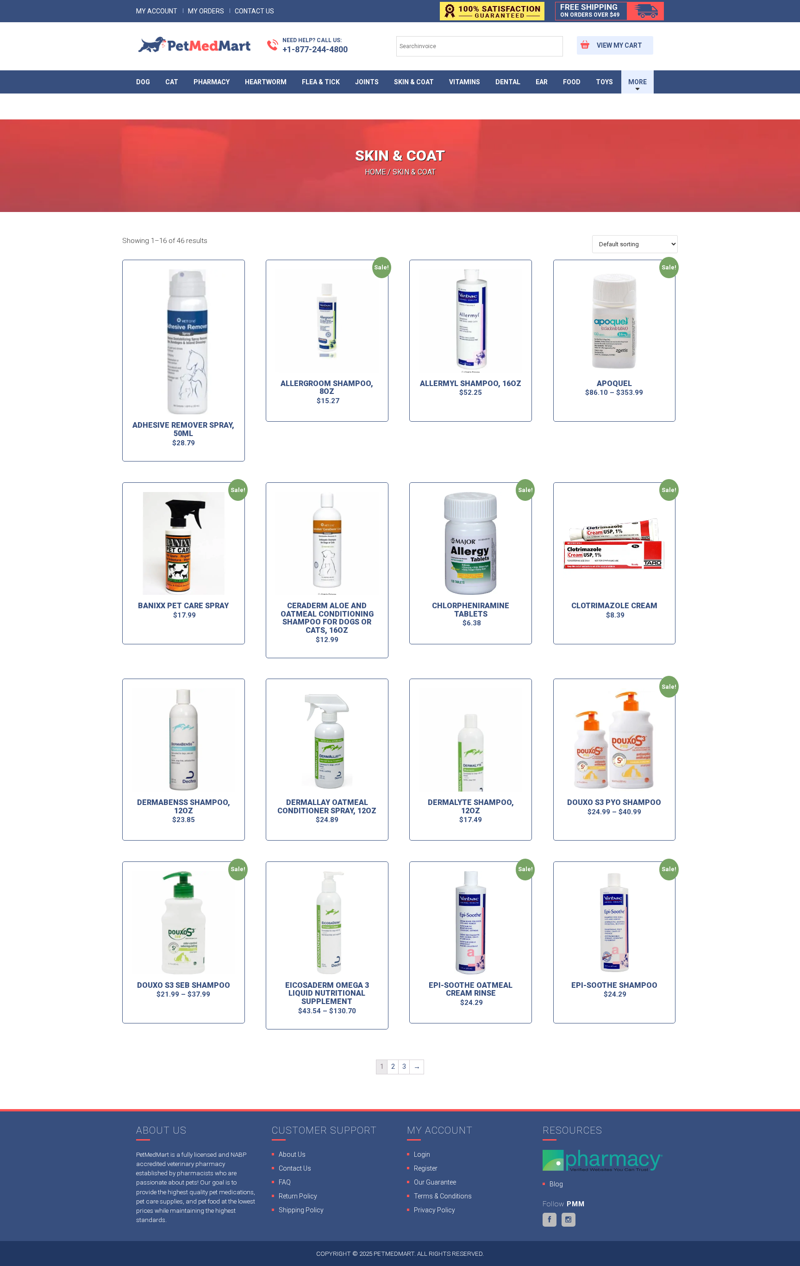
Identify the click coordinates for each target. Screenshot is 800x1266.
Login (422, 1154)
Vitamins (464, 82)
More (637, 82)
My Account (156, 11)
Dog (143, 82)
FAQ (285, 1182)
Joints (367, 82)
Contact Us (254, 11)
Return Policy (298, 1196)
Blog (556, 1184)
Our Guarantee (435, 1182)
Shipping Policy (301, 1210)
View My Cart (619, 45)
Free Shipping (589, 10)
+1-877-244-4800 (315, 45)
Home (375, 172)
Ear (542, 82)
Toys (604, 82)
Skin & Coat (414, 82)
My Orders (206, 11)
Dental (507, 82)
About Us (292, 1154)
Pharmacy (212, 82)
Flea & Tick (321, 82)
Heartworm (266, 82)
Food (572, 82)
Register (426, 1168)
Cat (171, 82)
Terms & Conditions (443, 1196)
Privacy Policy (434, 1210)
